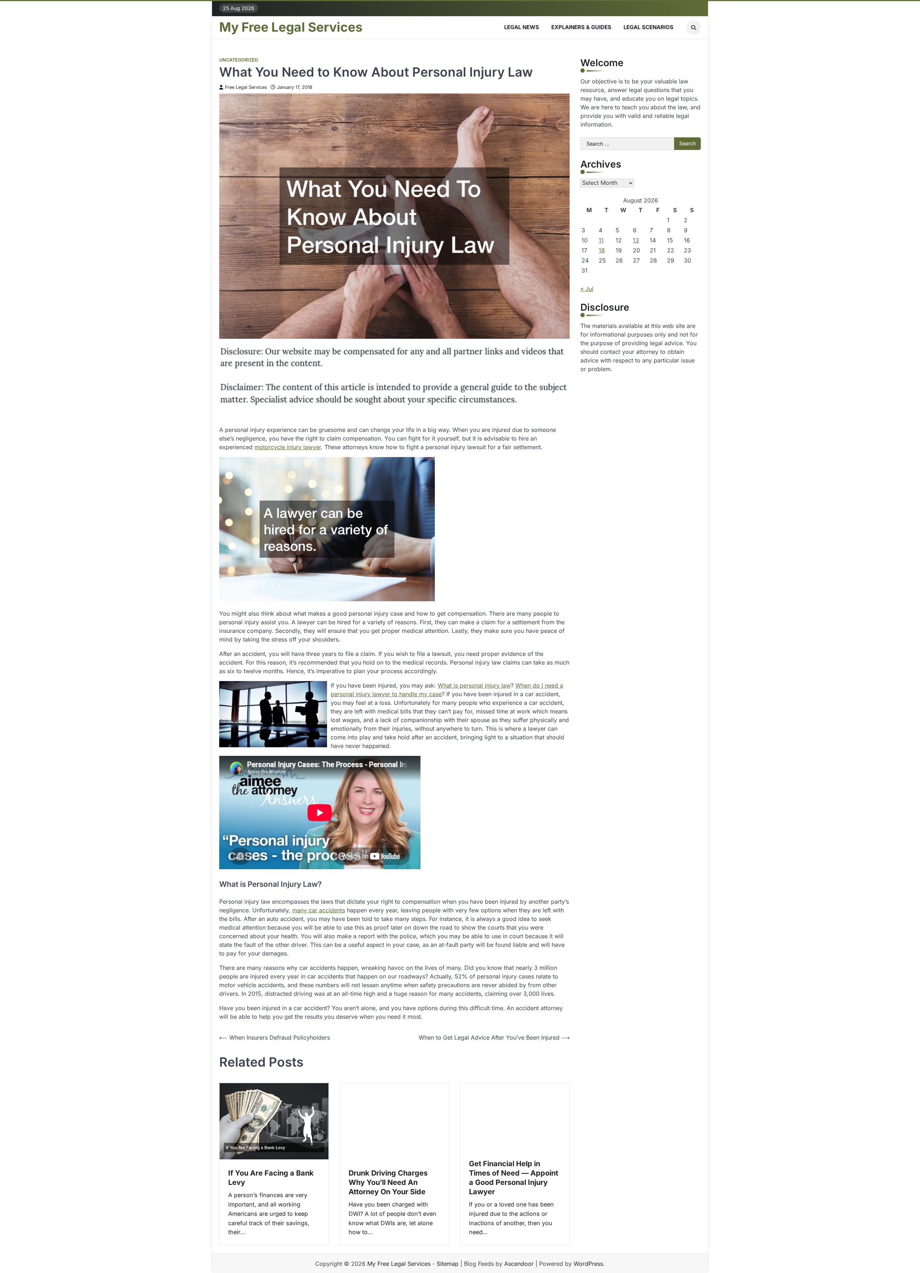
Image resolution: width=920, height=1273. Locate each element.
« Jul (586, 288)
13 (636, 240)
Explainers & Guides (581, 27)
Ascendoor (519, 1263)
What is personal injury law (474, 685)
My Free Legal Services (291, 27)
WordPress (588, 1263)
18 (602, 250)
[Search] (693, 27)
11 (601, 240)
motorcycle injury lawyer (287, 447)
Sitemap (448, 1263)
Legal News (521, 27)
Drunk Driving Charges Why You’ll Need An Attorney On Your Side (388, 1182)
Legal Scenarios (648, 27)
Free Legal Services (246, 87)
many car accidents (318, 910)
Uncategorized (238, 60)
